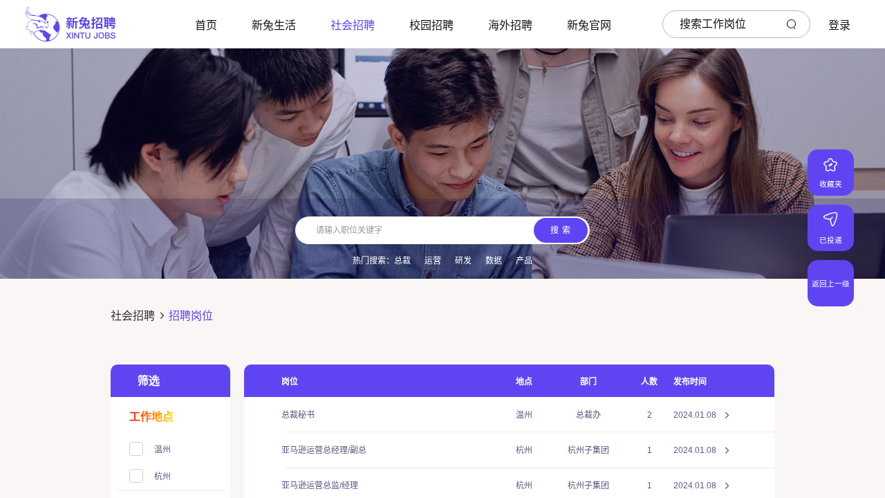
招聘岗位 (191, 316)
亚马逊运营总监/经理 (319, 485)
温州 (524, 415)
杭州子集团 (588, 450)
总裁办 (588, 415)
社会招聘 (133, 316)
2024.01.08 (694, 415)
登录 (839, 25)
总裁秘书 (298, 415)
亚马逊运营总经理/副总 (323, 450)
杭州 (524, 450)
